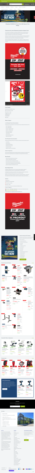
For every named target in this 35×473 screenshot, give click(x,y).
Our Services (15, 446)
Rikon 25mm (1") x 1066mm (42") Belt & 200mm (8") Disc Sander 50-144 (8, 303)
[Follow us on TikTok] (14, 469)
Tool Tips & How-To (16, 462)
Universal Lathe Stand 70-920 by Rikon (6, 325)
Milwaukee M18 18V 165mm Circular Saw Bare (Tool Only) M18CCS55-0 (19, 268)
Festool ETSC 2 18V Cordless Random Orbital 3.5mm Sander (13, 349)
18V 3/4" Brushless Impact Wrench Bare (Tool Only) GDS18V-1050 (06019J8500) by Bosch (29, 389)
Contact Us (15, 435)
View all (33, 358)
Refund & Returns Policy (17, 438)
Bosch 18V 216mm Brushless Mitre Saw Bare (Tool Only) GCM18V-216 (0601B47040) (19, 279)
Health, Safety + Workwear (4, 9)
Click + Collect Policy (16, 440)
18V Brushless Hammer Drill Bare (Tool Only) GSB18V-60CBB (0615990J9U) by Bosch (19, 317)
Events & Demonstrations (17, 463)
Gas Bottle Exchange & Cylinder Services (17, 449)
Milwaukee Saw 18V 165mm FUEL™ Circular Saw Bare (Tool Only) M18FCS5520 (21, 370)
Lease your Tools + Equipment (17, 459)
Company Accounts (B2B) (17, 460)
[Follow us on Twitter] (10, 469)
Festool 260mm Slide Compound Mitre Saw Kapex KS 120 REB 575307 (5, 349)
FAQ (14, 436)
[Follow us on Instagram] (11, 469)
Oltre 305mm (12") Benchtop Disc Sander (17, 299)
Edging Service (15, 447)
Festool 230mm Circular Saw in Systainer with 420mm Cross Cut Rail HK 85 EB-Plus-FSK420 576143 (21, 349)
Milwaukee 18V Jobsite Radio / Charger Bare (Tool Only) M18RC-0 (29, 370)
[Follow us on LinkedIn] (15, 469)
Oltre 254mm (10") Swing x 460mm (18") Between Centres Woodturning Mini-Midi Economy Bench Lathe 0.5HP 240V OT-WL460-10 (8, 291)
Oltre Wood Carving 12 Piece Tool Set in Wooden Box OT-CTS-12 (19, 328)
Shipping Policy (15, 439)
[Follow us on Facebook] (9, 469)
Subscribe (23, 406)
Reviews (15, 454)
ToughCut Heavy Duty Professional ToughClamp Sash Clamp (30, 303)
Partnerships (15, 451)
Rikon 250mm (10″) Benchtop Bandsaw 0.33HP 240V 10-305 (6, 277)
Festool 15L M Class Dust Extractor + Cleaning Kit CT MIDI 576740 (29, 349)
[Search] (23, 4)
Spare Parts (19, 9)
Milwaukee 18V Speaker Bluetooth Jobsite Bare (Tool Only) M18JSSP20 (5, 370)
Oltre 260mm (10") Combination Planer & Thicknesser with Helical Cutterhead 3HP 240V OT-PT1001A (28, 278)
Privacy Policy (15, 437)
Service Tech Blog (16, 453)
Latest (15, 9)
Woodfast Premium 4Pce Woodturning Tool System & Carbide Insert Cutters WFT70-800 (30, 290)
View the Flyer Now (23, 259)
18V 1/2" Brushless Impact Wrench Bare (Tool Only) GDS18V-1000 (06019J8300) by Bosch (21, 389)
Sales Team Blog (16, 452)
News (14, 450)
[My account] (31, 4)
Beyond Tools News (16, 464)
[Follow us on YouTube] (13, 469)
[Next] (33, 347)
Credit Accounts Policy (16, 461)
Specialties (11, 9)
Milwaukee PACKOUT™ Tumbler (12, 370)
